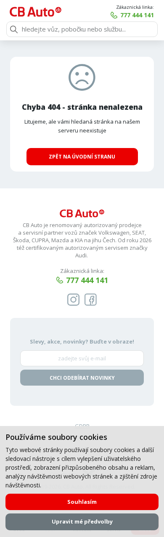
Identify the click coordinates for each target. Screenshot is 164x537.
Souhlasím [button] (82, 501)
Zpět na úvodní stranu (82, 156)
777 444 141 (137, 15)
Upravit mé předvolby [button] (82, 521)
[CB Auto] (35, 11)
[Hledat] (14, 29)
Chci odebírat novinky (82, 377)
